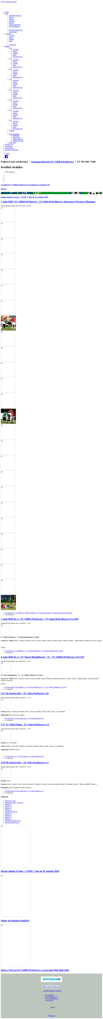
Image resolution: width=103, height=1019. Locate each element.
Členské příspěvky (15, 26)
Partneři (11, 23)
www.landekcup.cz (51, 997)
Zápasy (11, 37)
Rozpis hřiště (9, 148)
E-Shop (7, 154)
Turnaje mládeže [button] (14, 134)
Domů (7, 12)
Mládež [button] (7, 46)
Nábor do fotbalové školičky (15, 920)
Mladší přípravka (18, 141)
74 (11, 811)
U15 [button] (10, 69)
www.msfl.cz (49, 1000)
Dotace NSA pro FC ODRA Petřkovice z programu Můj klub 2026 (35, 970)
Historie (11, 17)
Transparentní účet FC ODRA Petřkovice (52, 161)
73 (8, 810)
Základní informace (15, 15)
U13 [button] (10, 79)
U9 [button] (10, 110)
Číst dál (38, 613)
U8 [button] (10, 120)
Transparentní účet (15, 25)
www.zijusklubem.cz (51, 998)
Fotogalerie (12, 44)
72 (8, 808)
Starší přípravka (18, 139)
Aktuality (12, 35)
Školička (11, 130)
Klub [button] (6, 14)
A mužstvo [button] (8, 34)
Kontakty (12, 21)
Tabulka (11, 39)
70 (8, 804)
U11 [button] (10, 89)
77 (8, 817)
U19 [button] (10, 48)
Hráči (10, 41)
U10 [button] (10, 100)
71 (8, 806)
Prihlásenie (51, 1016)
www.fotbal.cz (49, 995)
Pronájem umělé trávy (16, 30)
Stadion (11, 19)
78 (8, 819)
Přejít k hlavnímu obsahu (9, 2)
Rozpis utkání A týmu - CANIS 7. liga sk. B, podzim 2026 (30, 871)
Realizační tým (17, 57)
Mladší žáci (16, 137)
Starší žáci (16, 135)
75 (8, 813)
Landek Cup (9, 144)
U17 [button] (10, 58)
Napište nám (13, 32)
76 (8, 815)
